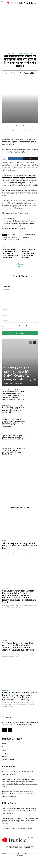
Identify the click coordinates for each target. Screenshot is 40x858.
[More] (33, 130)
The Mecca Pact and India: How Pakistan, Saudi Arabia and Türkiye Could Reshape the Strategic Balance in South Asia (13, 409)
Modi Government (8, 240)
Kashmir (14, 237)
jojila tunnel (6, 237)
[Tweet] (30, 158)
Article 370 (11, 235)
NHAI (17, 240)
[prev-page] (30, 342)
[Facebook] (4, 730)
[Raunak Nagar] (20, 268)
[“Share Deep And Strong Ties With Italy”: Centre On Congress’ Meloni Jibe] (20, 362)
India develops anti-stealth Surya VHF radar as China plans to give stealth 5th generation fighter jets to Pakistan (20, 820)
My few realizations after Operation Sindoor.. (17, 828)
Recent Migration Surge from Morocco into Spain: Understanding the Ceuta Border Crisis (13, 451)
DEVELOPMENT (30, 235)
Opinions (11, 53)
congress (20, 235)
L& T (20, 237)
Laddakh (26, 237)
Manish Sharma (8, 383)
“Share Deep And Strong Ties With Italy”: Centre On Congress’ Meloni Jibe (20, 373)
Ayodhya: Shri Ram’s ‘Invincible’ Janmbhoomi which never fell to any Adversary (29, 253)
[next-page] (34, 342)
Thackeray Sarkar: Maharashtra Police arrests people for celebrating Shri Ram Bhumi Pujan (10, 253)
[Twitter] (10, 730)
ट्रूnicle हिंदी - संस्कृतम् (25, 53)
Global (5, 541)
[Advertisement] (20, 26)
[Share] (15, 158)
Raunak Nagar (12, 73)
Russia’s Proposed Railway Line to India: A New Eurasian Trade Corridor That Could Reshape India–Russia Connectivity (13, 423)
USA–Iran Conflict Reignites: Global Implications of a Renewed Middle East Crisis (13, 437)
